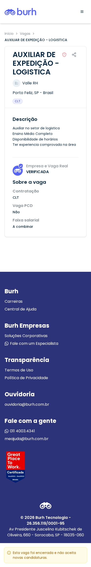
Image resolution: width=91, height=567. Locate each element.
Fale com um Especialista (34, 343)
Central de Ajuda (20, 309)
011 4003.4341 (22, 431)
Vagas (25, 33)
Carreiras (14, 301)
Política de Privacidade (26, 378)
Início (9, 33)
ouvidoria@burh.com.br (27, 404)
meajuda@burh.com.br (27, 439)
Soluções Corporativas (26, 336)
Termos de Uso (19, 370)
